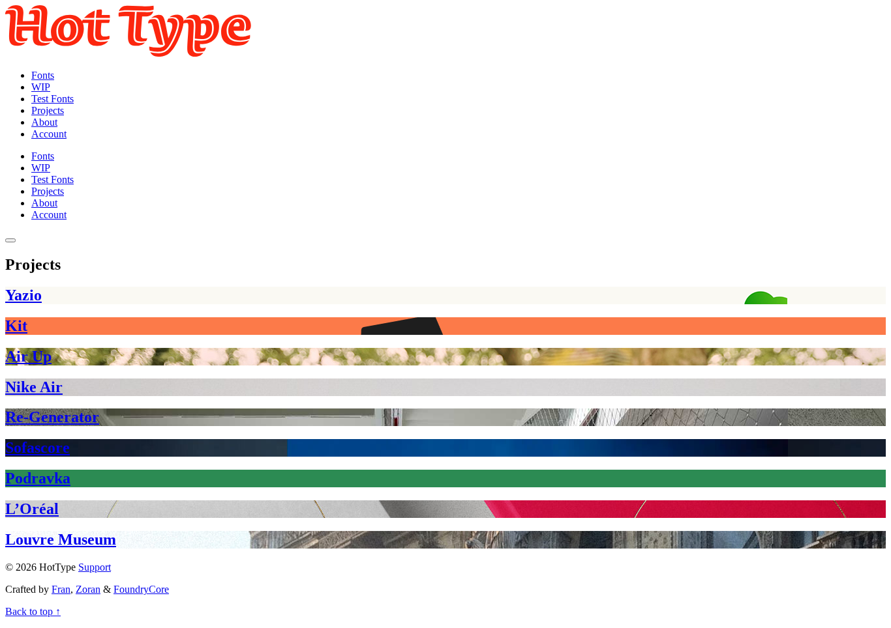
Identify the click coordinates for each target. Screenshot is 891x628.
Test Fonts (52, 98)
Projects (47, 110)
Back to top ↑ (33, 611)
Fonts (42, 75)
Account (49, 133)
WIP (40, 87)
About (44, 122)
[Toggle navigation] (10, 240)
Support (94, 567)
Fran (61, 589)
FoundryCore (141, 589)
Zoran (88, 589)
